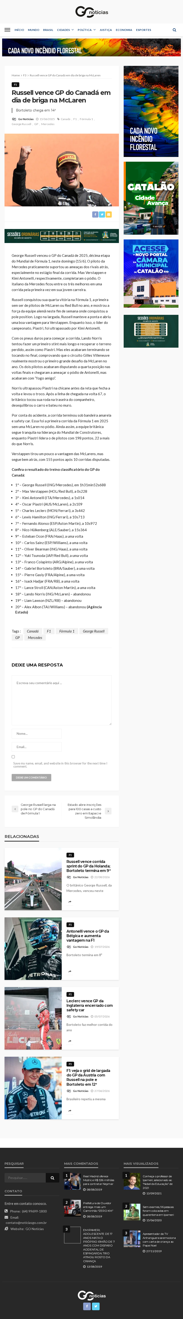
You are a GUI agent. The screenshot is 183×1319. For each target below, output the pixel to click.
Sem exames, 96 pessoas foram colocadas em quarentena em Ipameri (158, 1211)
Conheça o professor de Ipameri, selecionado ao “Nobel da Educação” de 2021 (157, 1182)
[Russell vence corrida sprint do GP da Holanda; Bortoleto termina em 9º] (33, 879)
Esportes (143, 30)
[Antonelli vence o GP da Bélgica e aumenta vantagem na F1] (33, 948)
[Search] (174, 30)
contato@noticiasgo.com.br (26, 1223)
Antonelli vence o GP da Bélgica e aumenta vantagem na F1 (87, 936)
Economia (124, 30)
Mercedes (48, 124)
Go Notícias (26, 119)
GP (36, 124)
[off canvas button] (7, 30)
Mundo (33, 30)
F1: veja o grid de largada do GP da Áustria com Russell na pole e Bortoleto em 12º (88, 1077)
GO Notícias (34, 1229)
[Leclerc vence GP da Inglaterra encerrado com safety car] (33, 1018)
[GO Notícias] (91, 12)
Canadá (65, 119)
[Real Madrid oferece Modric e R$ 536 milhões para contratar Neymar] (72, 1181)
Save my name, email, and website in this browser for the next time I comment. (60, 765)
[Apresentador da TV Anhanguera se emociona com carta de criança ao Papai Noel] (132, 1239)
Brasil (48, 30)
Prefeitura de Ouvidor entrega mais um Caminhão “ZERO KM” (98, 1207)
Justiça (106, 30)
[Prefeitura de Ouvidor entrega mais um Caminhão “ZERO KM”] (72, 1208)
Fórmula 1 (86, 119)
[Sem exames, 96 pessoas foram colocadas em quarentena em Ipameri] (132, 1212)
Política (85, 30)
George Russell (21, 124)
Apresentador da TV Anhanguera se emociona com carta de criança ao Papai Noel (159, 1239)
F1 (15, 84)
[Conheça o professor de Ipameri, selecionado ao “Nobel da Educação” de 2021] (132, 1181)
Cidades (63, 30)
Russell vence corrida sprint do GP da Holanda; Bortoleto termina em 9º (88, 866)
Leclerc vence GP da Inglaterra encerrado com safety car (89, 1005)
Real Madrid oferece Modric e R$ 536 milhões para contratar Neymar (98, 1180)
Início (19, 30)
